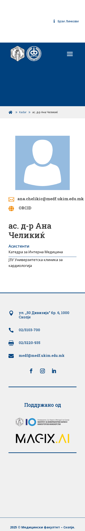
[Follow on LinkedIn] (54, 371)
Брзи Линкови (68, 21)
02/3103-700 (29, 330)
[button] (69, 53)
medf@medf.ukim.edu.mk (42, 355)
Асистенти (18, 246)
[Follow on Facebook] (31, 371)
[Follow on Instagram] (42, 371)
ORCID (25, 207)
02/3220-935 (29, 342)
